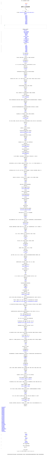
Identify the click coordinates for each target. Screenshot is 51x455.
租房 (24, 12)
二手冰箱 (25, 343)
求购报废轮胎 (25, 287)
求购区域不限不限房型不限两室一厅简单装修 (25, 132)
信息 (26, 9)
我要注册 (26, 3)
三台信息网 (3, 415)
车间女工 (25, 174)
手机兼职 (25, 160)
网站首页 (26, 15)
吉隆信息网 (3, 411)
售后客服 (25, 139)
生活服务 (26, 21)
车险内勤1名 (25, 167)
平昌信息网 (3, 419)
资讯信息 (26, 22)
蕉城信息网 (3, 408)
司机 (25, 273)
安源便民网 (3, 410)
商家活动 (30, 12)
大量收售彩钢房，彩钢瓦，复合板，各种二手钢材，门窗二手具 (25, 322)
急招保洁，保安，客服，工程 (25, 336)
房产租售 (26, 47)
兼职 (20, 12)
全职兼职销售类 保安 (25, 350)
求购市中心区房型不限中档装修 (25, 188)
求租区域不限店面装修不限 (25, 153)
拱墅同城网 (3, 414)
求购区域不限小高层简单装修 (25, 195)
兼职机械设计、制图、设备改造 (25, 294)
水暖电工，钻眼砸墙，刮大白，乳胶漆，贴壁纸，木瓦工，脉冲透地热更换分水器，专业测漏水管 (25, 301)
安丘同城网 (3, 421)
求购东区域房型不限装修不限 (25, 146)
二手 (25, 12)
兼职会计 (25, 329)
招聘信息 (26, 16)
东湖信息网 (3, 427)
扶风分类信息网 (4, 424)
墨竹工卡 (33, 12)
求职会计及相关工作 (25, 61)
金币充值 (26, 438)
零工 (23, 12)
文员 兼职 (25, 181)
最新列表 (25, 43)
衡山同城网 (3, 426)
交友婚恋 (26, 48)
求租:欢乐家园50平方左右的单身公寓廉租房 (25, 209)
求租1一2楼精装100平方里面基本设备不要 (25, 315)
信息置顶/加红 (26, 442)
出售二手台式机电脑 (25, 54)
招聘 (21, 12)
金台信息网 (3, 425)
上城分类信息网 (4, 431)
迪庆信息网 (3, 420)
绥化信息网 (3, 409)
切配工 (25, 308)
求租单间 (25, 202)
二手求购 (26, 20)
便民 (28, 12)
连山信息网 (3, 416)
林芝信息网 (3, 429)
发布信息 (26, 441)
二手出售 (26, 19)
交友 (27, 12)
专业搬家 (25, 280)
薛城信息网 (3, 430)
